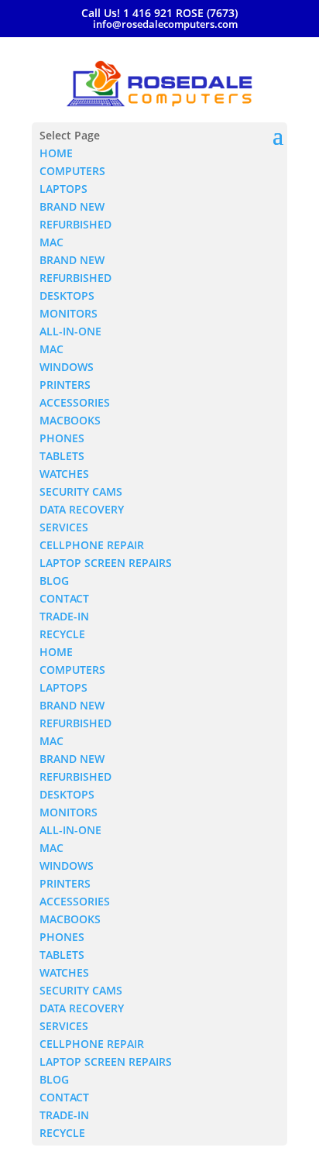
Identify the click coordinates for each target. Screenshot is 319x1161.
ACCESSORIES (74, 402)
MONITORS (68, 313)
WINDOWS (66, 366)
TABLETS (61, 455)
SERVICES (63, 527)
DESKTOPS (66, 295)
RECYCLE (62, 634)
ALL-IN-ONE (70, 331)
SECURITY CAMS (80, 491)
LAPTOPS (63, 188)
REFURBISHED (75, 224)
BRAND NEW (72, 206)
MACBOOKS (70, 420)
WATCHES (64, 473)
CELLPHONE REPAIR (91, 545)
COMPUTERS (72, 170)
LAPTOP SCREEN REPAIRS (105, 562)
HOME (56, 153)
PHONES (61, 438)
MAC (51, 242)
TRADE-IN (64, 616)
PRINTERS (65, 384)
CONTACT (64, 598)
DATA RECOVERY (81, 509)
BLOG (54, 580)
